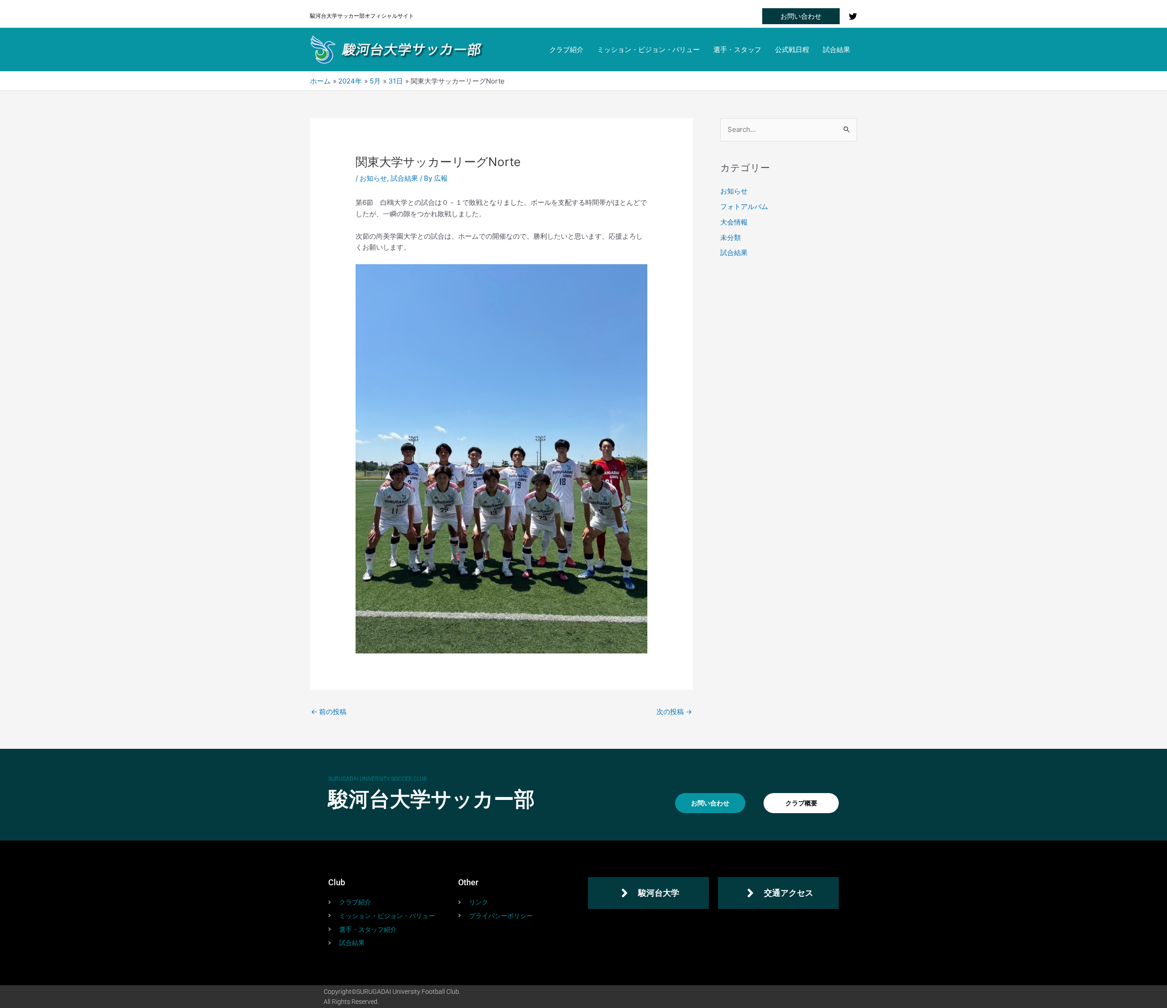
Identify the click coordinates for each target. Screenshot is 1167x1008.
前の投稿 (328, 711)
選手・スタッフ (737, 49)
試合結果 (836, 49)
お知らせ (373, 178)
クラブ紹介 (566, 49)
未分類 (730, 237)
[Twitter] (853, 16)
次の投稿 (674, 711)
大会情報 (734, 222)
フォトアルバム (744, 206)
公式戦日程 (792, 49)
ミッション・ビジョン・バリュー (648, 49)
